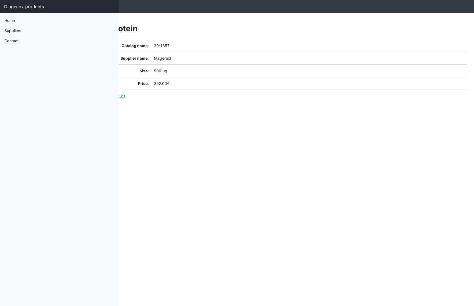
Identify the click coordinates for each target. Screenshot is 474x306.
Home (9, 20)
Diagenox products (24, 6)
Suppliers (12, 30)
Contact (11, 40)
